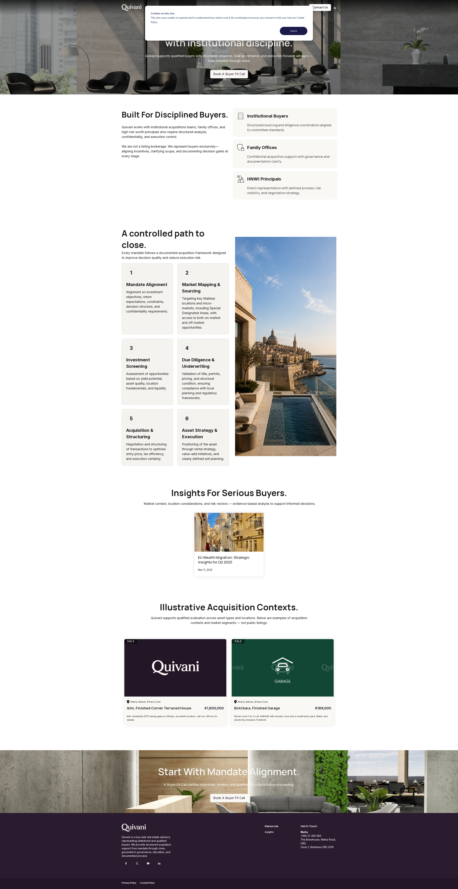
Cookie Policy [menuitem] (147, 882)
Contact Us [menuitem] (320, 7)
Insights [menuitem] (269, 832)
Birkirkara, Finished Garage (257, 708)
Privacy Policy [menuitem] (129, 882)
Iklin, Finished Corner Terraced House (159, 708)
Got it (293, 30)
